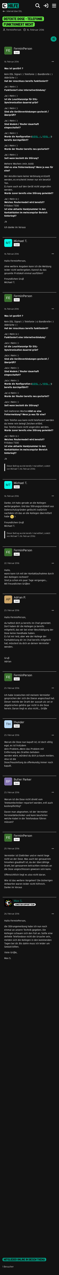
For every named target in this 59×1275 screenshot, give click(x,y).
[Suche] (37, 5)
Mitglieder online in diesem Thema (24, 1259)
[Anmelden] (46, 5)
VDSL (45, 136)
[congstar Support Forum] (11, 5)
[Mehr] (52, 61)
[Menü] (54, 5)
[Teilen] (54, 39)
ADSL (35, 136)
